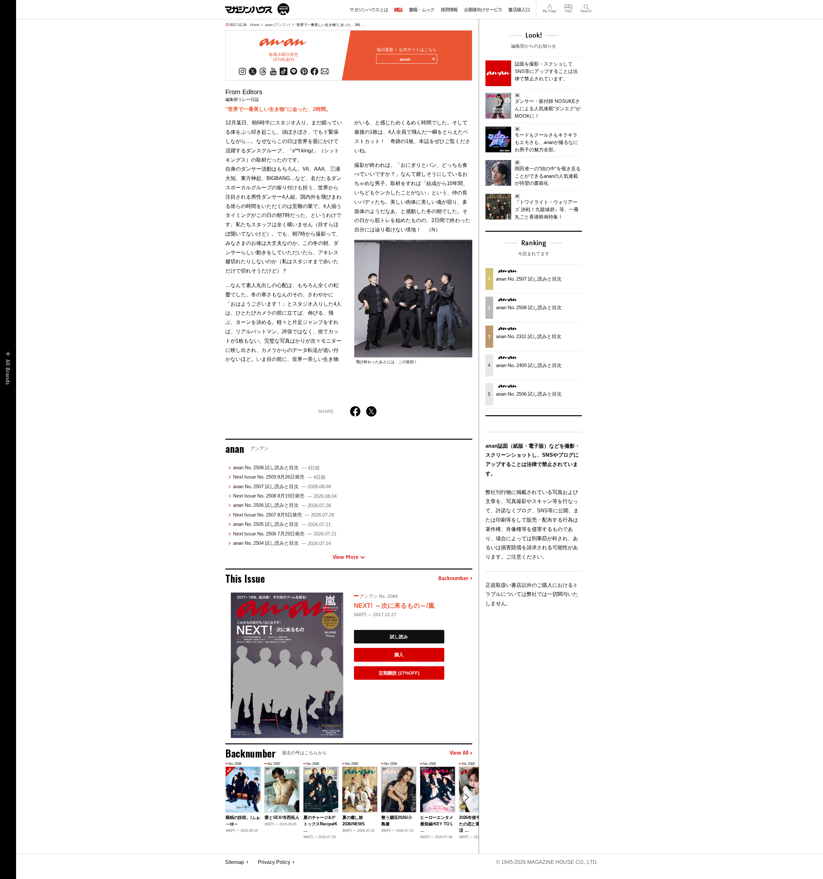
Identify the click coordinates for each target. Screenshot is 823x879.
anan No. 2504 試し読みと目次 (282, 543)
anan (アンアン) (277, 25)
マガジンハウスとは (368, 9)
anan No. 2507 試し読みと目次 (282, 486)
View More (345, 557)
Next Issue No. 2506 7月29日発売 (285, 533)
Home (254, 25)
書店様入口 (519, 9)
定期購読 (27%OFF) (399, 673)
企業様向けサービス (483, 9)
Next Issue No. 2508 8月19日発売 (285, 495)
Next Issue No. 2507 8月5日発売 (283, 514)
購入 (398, 654)
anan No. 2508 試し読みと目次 (276, 467)
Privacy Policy (274, 862)
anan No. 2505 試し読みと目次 (282, 524)
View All (459, 753)
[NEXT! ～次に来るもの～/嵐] (287, 665)
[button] (466, 797)
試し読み (399, 636)
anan (405, 59)
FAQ (568, 6)
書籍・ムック (422, 9)
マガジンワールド (257, 9)
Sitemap (234, 862)
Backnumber (453, 578)
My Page (549, 6)
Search (586, 6)
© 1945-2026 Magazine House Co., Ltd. (547, 862)
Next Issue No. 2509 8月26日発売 (279, 477)
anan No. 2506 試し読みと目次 (282, 505)
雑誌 (398, 9)
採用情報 (449, 9)
